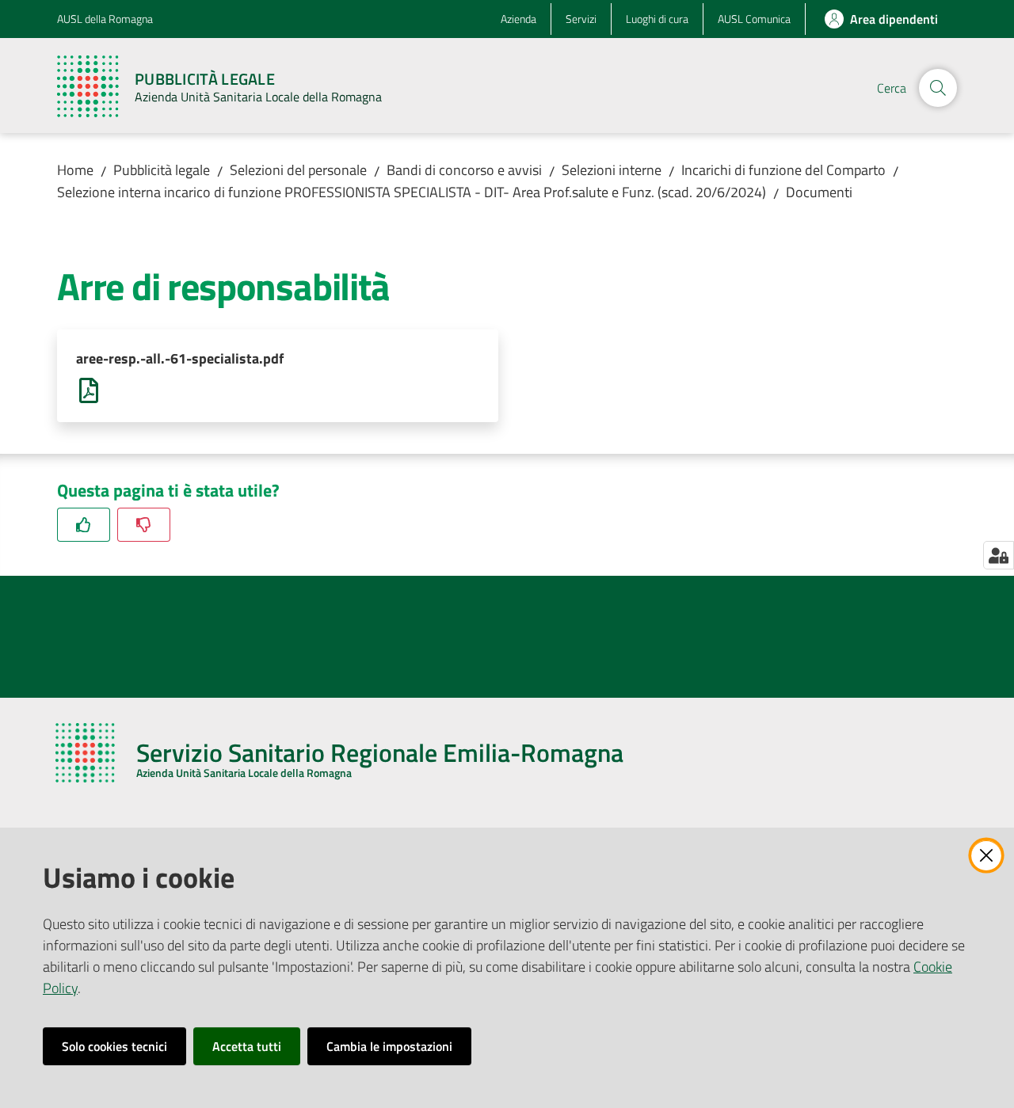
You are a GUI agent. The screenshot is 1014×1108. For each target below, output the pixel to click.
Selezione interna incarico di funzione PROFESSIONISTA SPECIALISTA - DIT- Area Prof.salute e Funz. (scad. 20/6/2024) (411, 192)
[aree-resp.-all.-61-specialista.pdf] (88, 389)
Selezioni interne (611, 170)
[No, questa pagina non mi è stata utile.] (143, 525)
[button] (938, 88)
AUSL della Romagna (105, 18)
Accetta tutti (246, 1046)
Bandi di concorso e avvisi (464, 170)
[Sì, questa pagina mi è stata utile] (83, 525)
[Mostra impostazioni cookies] (998, 555)
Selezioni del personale (298, 170)
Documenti (819, 192)
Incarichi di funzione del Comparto (783, 170)
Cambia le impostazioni (389, 1046)
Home (75, 170)
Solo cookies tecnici (114, 1046)
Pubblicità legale (161, 170)
